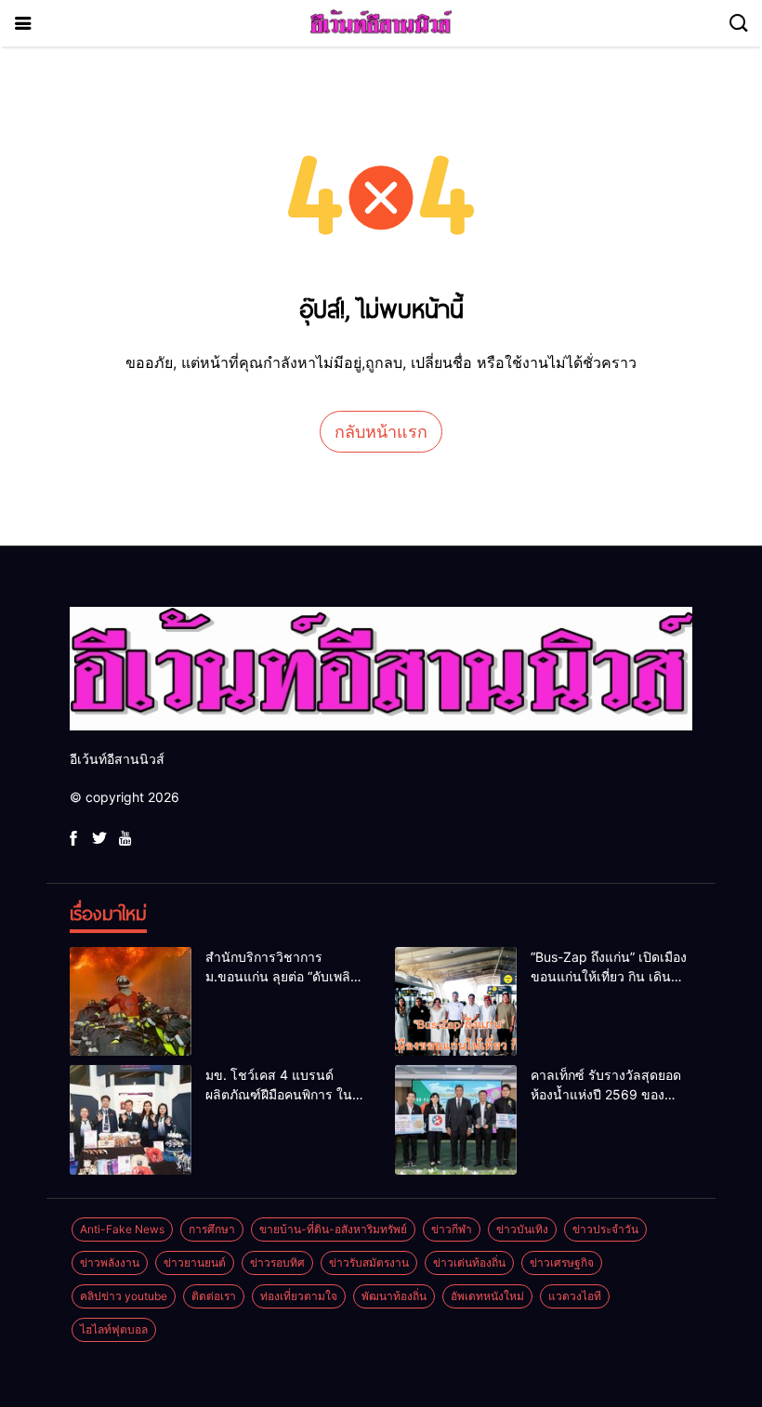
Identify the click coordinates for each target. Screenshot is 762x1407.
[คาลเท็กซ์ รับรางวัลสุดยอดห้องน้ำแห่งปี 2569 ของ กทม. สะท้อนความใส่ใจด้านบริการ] (456, 1120)
